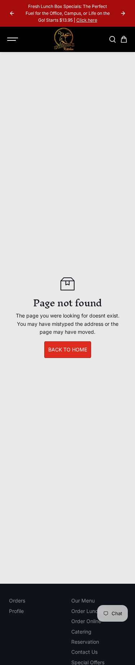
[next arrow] (123, 13)
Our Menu (83, 600)
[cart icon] (124, 39)
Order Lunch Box (91, 611)
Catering (81, 632)
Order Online (86, 621)
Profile (16, 611)
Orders (17, 600)
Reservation (85, 642)
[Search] (112, 39)
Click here (86, 20)
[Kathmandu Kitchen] (64, 39)
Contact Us (84, 652)
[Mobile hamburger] (13, 39)
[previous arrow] (11, 13)
